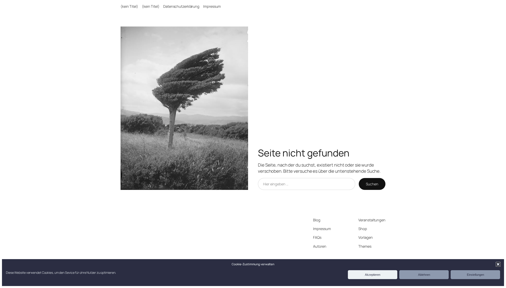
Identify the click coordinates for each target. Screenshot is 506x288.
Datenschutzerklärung (181, 6)
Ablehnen (424, 274)
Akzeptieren (372, 274)
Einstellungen (475, 274)
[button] (498, 264)
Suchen (372, 184)
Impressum (212, 6)
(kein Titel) (129, 6)
